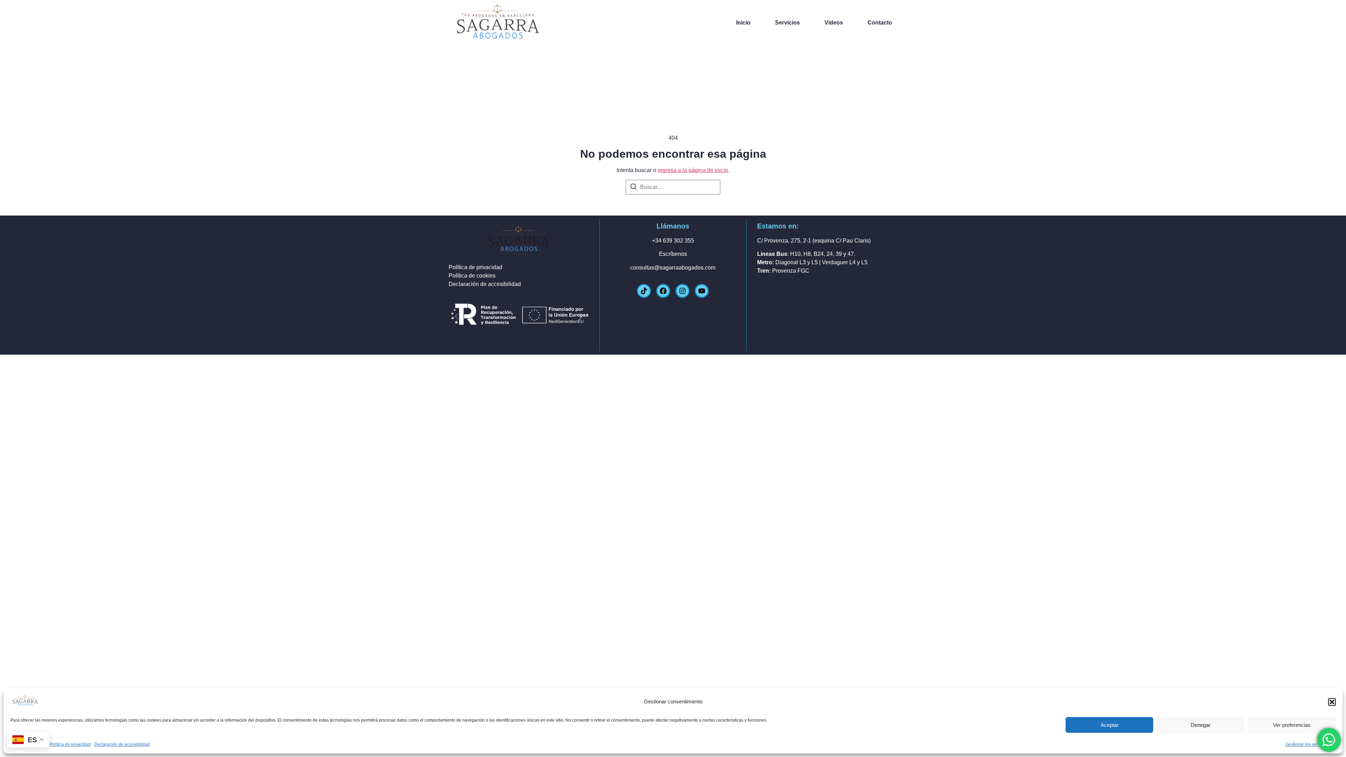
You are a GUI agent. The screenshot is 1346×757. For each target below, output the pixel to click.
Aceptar (1110, 725)
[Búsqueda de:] (673, 187)
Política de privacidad (70, 744)
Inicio (743, 23)
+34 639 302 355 (673, 241)
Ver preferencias (1292, 725)
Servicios (787, 23)
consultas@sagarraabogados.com (672, 268)
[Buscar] (633, 187)
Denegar (1200, 725)
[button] (1331, 701)
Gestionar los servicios (1306, 744)
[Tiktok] (644, 291)
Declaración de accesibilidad (122, 744)
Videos (833, 23)
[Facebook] (663, 291)
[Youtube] (702, 291)
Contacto (880, 23)
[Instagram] (682, 291)
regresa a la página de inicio (693, 170)
